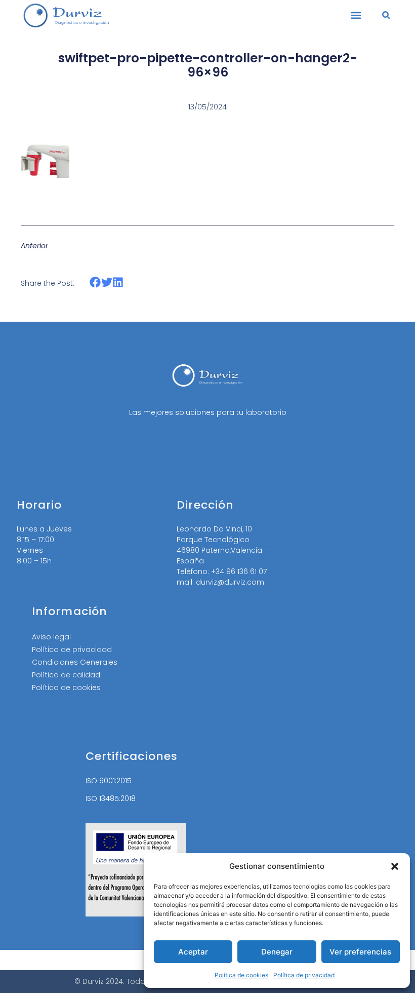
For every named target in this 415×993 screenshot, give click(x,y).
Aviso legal (51, 637)
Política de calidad (66, 675)
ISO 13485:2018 (111, 798)
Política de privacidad (304, 975)
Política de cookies (241, 975)
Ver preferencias (360, 952)
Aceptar (193, 952)
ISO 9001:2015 (109, 781)
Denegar (277, 952)
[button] (395, 866)
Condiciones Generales (74, 662)
